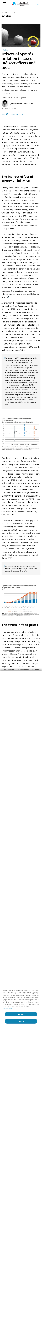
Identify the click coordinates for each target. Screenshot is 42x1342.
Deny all (21, 1014)
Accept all (21, 1021)
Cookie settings (7, 1008)
